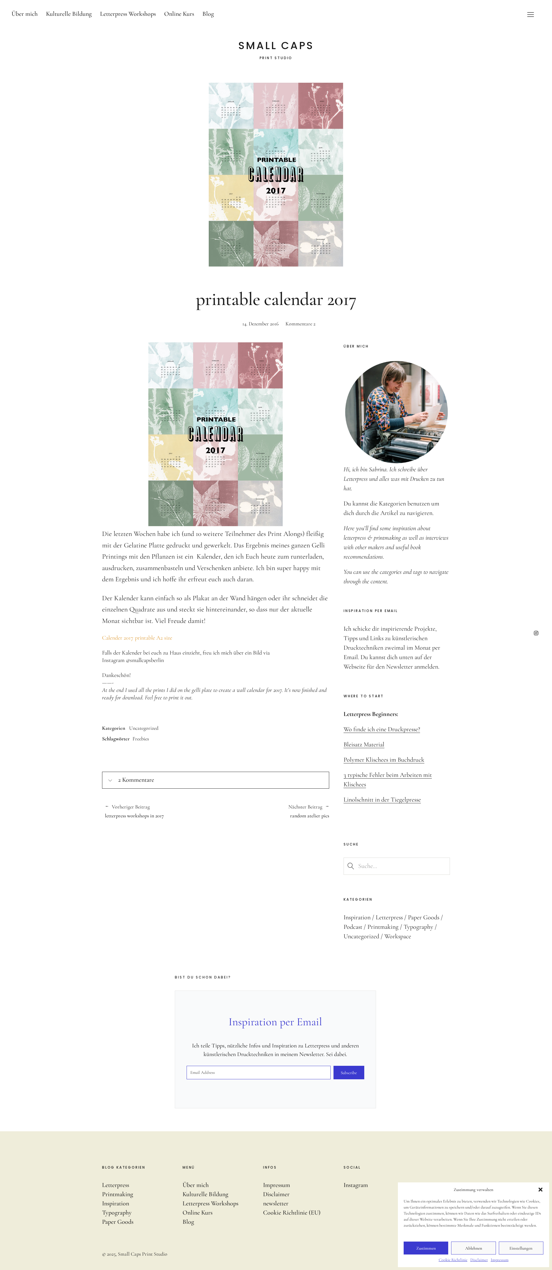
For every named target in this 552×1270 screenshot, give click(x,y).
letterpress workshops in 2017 (134, 811)
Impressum (500, 1259)
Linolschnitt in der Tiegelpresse (382, 799)
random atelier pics (272, 811)
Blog (208, 14)
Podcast (353, 927)
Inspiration (357, 917)
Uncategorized (143, 728)
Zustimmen (426, 1248)
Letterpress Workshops (128, 14)
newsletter (275, 1203)
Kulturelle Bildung (69, 14)
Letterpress (389, 917)
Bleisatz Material (364, 744)
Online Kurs (179, 14)
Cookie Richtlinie (453, 1259)
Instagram (536, 632)
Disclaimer (479, 1259)
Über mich (25, 14)
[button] (540, 1189)
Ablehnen (473, 1248)
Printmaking (382, 927)
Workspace (397, 936)
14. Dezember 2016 (260, 324)
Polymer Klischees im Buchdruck (384, 759)
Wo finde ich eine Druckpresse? (382, 729)
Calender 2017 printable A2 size (137, 637)
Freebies (141, 739)
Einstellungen (520, 1248)
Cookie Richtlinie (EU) (292, 1212)
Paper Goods (423, 917)
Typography (418, 927)
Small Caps (276, 45)
